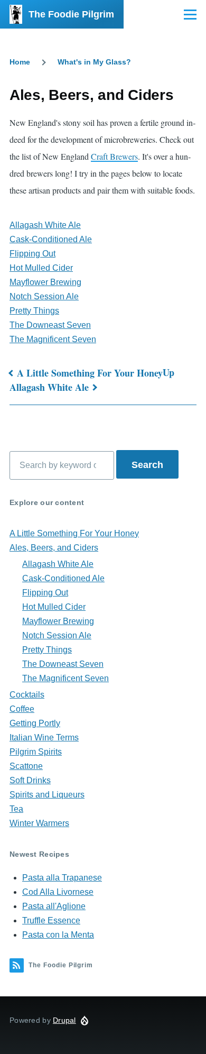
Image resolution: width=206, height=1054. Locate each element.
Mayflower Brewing (45, 282)
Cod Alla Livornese (57, 891)
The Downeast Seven (50, 324)
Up (168, 372)
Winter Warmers (39, 823)
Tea (16, 808)
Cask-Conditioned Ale (51, 239)
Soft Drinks (30, 780)
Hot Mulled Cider (41, 267)
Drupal (64, 1020)
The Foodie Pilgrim (71, 14)
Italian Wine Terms (44, 737)
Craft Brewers (114, 156)
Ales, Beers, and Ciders (54, 547)
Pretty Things (34, 310)
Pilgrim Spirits (36, 751)
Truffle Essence (51, 920)
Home (20, 62)
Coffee (22, 708)
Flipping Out (32, 253)
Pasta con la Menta (58, 934)
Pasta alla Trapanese (62, 877)
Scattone (26, 766)
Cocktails (27, 694)
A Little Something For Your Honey (90, 373)
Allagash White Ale (45, 225)
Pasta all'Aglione (54, 906)
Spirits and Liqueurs (47, 794)
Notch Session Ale (44, 296)
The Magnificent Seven (53, 339)
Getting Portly (35, 723)
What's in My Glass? (94, 62)
